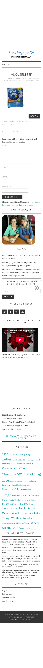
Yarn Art (29, 528)
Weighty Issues (23, 523)
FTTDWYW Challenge (16, 481)
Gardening (6, 485)
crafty (16, 468)
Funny (34, 481)
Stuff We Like (15, 504)
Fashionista (16, 620)
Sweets (6, 508)
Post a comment (8, 121)
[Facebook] (10, 312)
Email (6, 177)
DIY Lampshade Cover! (14, 567)
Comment (8, 146)
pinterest (23, 500)
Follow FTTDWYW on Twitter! (22, 437)
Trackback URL (8, 124)
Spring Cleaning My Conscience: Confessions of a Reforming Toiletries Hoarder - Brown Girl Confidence (21, 572)
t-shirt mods (14, 508)
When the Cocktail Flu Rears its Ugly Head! (21, 81)
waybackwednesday (8, 523)
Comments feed (8, 598)
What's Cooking (19, 528)
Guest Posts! (26, 485)
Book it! (36, 460)
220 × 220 (33, 78)
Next (34, 116)
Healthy (7, 489)
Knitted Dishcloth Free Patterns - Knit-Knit (20, 548)
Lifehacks (16, 495)
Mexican (36, 495)
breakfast (6, 464)
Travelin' (27, 518)
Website (6, 186)
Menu (5, 64)
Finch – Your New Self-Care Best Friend (18, 422)
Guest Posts (17, 485)
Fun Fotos (27, 481)
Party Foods (14, 500)
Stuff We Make (27, 504)
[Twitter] (4, 312)
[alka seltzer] (15, 97)
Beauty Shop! (25, 454)
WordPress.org (8, 601)
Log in (4, 590)
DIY (19, 474)
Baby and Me (13, 454)
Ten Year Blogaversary (11, 429)
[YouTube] (22, 312)
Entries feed (7, 594)
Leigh (7, 495)
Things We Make (12, 518)
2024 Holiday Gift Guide (12, 418)
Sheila (29, 500)
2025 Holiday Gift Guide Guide (14, 415)
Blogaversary (28, 460)
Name (5, 167)
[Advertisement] (21, 22)
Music (5, 500)
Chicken (14, 464)
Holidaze (19, 489)
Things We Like (28, 513)
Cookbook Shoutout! (25, 464)
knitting (28, 490)
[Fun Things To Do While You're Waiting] (21, 54)
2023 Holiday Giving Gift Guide (15, 426)
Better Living (12, 459)
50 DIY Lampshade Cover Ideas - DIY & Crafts (20, 564)
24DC (5, 454)
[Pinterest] (16, 312)
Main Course (27, 495)
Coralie (7, 468)
